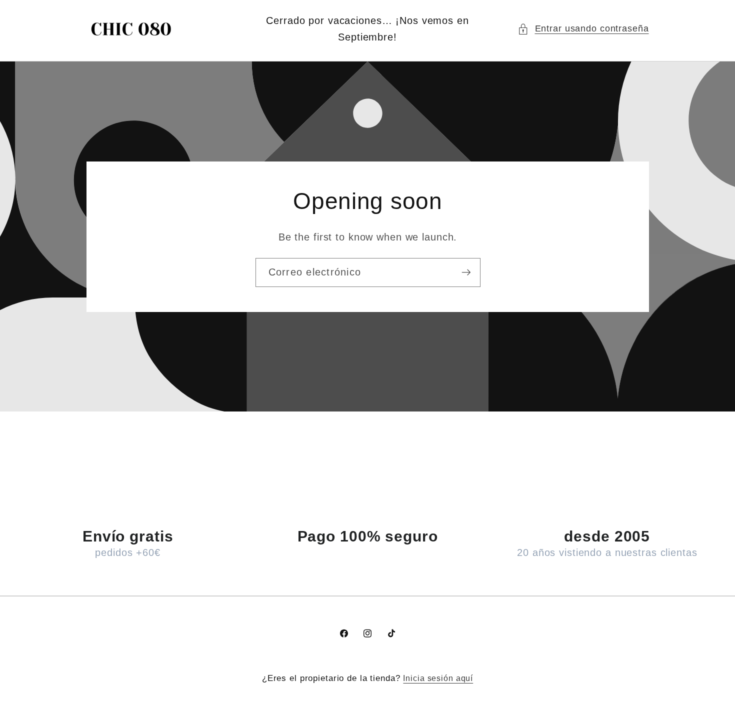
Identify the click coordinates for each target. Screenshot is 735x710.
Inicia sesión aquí (438, 678)
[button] (583, 29)
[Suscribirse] (466, 272)
